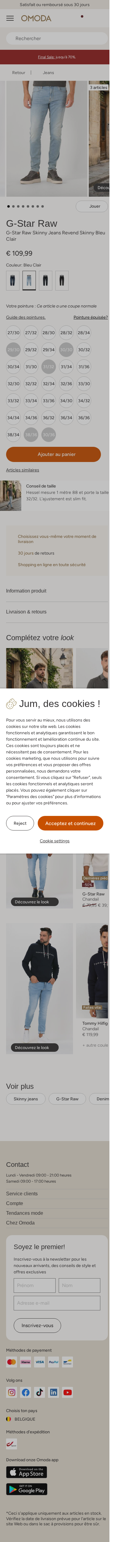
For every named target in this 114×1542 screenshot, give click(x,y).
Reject (20, 823)
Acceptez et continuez (70, 823)
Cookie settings (55, 840)
